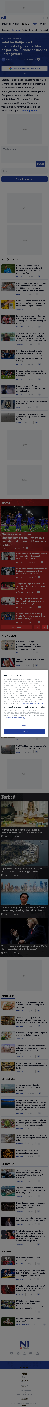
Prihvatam (24, 731)
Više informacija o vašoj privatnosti (33, 704)
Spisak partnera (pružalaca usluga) (14, 718)
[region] (24, 703)
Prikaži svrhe (24, 725)
